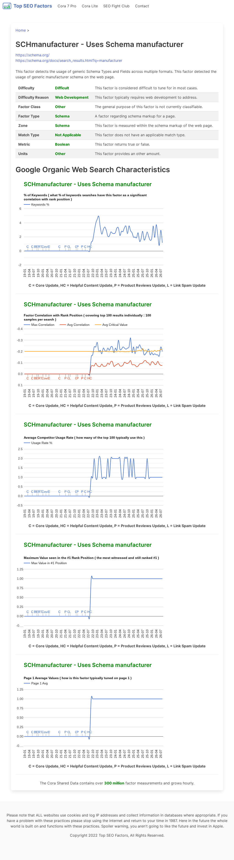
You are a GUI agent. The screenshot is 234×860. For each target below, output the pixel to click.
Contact (142, 6)
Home (21, 30)
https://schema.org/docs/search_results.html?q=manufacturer (69, 60)
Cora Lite (90, 6)
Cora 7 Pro (67, 6)
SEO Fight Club (116, 6)
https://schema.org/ (33, 55)
